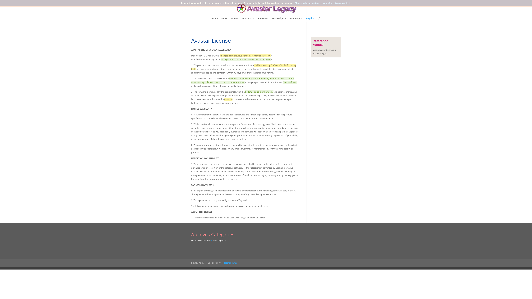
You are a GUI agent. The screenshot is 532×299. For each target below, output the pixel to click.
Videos (234, 18)
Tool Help (295, 18)
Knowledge (277, 18)
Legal (309, 18)
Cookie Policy (214, 262)
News (224, 18)
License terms (230, 262)
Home (214, 18)
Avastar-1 (247, 18)
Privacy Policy (197, 262)
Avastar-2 (263, 18)
